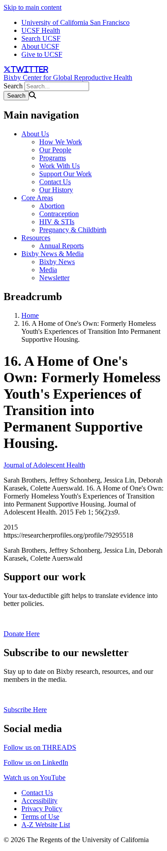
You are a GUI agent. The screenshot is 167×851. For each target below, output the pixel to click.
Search (13, 86)
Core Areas (37, 198)
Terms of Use (40, 816)
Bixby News (57, 261)
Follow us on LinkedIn (36, 762)
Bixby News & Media (52, 253)
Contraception (59, 214)
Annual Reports (61, 245)
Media (48, 269)
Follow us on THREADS (40, 747)
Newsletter (54, 277)
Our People (55, 150)
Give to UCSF (41, 54)
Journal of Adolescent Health (44, 465)
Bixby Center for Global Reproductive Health (68, 77)
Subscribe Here (25, 709)
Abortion (52, 206)
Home (30, 315)
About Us (35, 134)
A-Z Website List (45, 824)
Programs (52, 158)
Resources (35, 237)
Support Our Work (65, 174)
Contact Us (55, 182)
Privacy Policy (41, 808)
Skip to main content (32, 7)
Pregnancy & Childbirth (72, 230)
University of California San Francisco (75, 22)
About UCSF (40, 46)
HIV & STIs (56, 222)
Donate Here (22, 633)
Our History (56, 190)
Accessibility (39, 800)
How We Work (60, 142)
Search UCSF (41, 38)
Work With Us (59, 166)
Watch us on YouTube (34, 777)
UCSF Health (40, 30)
